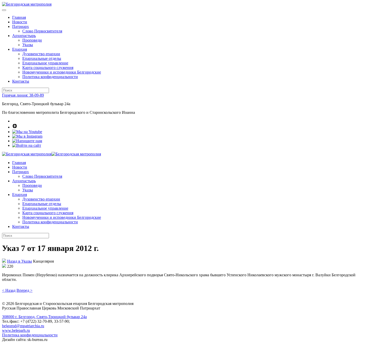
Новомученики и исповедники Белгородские (61, 72)
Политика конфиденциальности (50, 77)
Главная (19, 17)
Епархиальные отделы (41, 58)
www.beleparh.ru (16, 330)
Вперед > (24, 290)
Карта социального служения (47, 67)
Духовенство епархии (41, 54)
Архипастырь (24, 35)
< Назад (8, 290)
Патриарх (20, 26)
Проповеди (32, 40)
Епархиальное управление (45, 63)
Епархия (19, 49)
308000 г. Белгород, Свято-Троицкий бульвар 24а (44, 317)
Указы (27, 45)
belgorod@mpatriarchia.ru (23, 326)
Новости (19, 22)
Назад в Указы (19, 261)
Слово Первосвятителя (42, 31)
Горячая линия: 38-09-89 (23, 95)
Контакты (20, 81)
